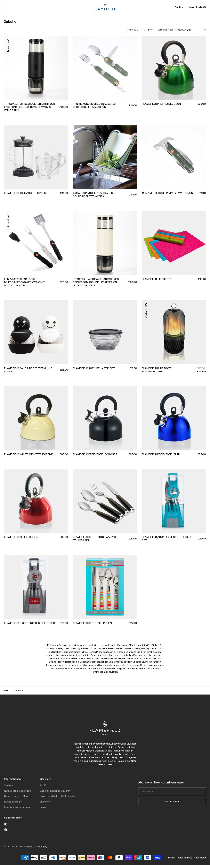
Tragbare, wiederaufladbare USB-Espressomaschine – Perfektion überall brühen (96, 282)
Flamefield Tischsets (156, 278)
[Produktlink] (36, 77)
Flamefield (19, 846)
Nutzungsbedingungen (17, 790)
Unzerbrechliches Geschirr (55, 790)
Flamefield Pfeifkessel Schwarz (95, 454)
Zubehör (45, 801)
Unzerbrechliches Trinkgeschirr (58, 796)
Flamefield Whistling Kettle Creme (28, 454)
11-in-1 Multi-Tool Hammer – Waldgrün (167, 192)
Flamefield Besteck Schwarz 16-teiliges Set (95, 538)
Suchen (8, 785)
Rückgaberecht (13, 801)
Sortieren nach (165, 29)
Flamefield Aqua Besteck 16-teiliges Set (166, 538)
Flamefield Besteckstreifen (92, 622)
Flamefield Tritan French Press (25, 192)
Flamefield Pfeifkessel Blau (161, 454)
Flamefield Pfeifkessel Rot (22, 536)
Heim (7, 690)
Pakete (44, 806)
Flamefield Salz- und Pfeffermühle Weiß (28, 370)
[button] (6, 7)
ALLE (43, 785)
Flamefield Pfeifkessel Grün (161, 103)
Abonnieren (172, 801)
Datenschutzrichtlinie (16, 796)
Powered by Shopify (36, 846)
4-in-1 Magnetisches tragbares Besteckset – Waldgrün (94, 105)
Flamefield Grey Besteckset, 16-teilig (29, 622)
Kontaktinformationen (17, 806)
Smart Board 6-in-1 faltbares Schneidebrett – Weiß (93, 194)
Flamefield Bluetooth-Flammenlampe (158, 370)
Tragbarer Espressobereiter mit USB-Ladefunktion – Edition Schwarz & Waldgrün (30, 107)
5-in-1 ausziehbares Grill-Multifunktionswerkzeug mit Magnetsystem (24, 282)
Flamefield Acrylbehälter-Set (94, 368)
